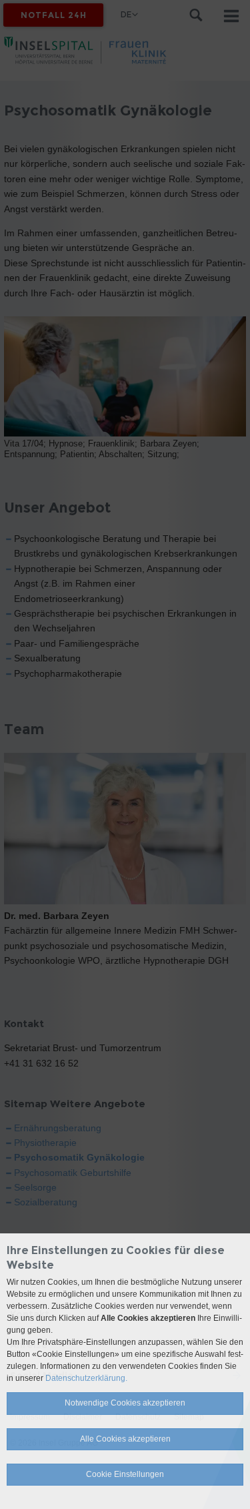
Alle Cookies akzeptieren (125, 1439)
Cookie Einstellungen (125, 1474)
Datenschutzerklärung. (86, 1378)
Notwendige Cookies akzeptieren (125, 1403)
